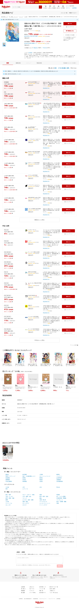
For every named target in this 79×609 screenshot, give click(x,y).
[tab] (7, 63)
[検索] (40, 7)
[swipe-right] (76, 360)
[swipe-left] (2, 360)
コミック (21, 16)
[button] (50, 7)
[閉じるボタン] (77, 19)
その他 (25, 16)
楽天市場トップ (4, 16)
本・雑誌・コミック (13, 16)
